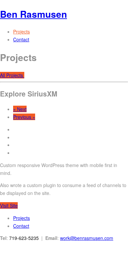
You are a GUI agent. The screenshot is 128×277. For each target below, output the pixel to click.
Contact (21, 39)
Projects (21, 31)
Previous (24, 117)
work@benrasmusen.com (86, 238)
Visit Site (9, 205)
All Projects (12, 75)
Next (20, 109)
